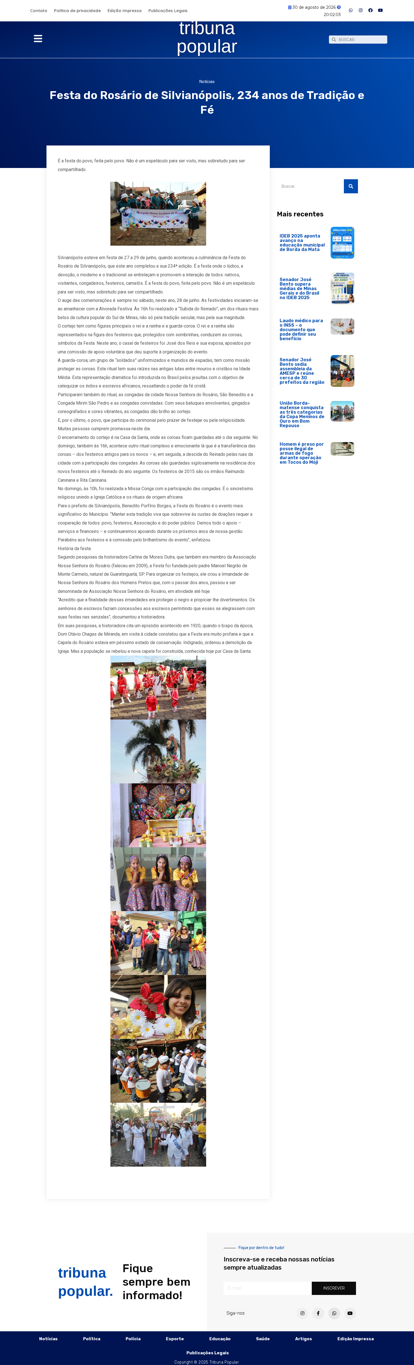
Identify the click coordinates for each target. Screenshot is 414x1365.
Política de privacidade (77, 10)
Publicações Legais (168, 10)
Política (91, 1338)
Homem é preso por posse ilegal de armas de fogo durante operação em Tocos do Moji (302, 453)
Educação (220, 1338)
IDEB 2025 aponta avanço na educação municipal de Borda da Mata (302, 242)
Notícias (207, 81)
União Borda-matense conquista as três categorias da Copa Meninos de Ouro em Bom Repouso (302, 414)
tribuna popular (207, 36)
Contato (38, 10)
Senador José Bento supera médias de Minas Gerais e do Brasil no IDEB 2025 (299, 288)
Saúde (263, 1338)
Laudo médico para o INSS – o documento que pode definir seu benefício (301, 329)
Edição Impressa (125, 10)
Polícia (133, 1338)
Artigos (303, 1338)
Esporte (175, 1338)
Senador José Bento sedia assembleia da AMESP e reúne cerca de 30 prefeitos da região (302, 371)
